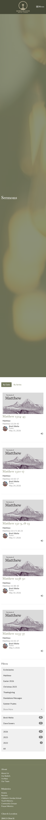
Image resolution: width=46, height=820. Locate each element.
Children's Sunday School (11, 798)
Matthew (7, 675)
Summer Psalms (9, 704)
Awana (4, 793)
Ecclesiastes (8, 670)
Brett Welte (22, 717)
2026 (22, 731)
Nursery (4, 795)
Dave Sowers (22, 723)
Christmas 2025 (10, 687)
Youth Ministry (7, 801)
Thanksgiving (9, 692)
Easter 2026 (8, 681)
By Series (17, 384)
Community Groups (9, 803)
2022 (22, 743)
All (4, 748)
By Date (6, 384)
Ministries (6, 788)
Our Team (5, 781)
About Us (5, 773)
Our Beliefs (5, 776)
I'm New (4, 778)
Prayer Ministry (7, 806)
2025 (22, 737)
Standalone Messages (12, 698)
